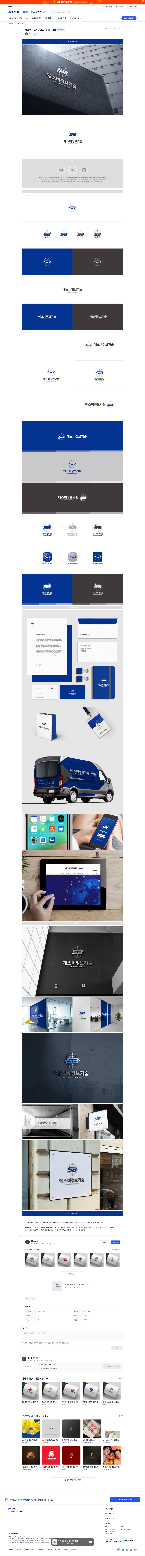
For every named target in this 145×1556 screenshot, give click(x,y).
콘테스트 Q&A (109, 1514)
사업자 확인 (40, 1549)
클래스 (65, 1549)
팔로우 (36, 34)
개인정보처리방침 (29, 1549)
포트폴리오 (12, 23)
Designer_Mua (107, 1442)
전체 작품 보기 (115, 1249)
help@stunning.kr (125, 1529)
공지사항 (19, 1549)
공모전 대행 (73, 1549)
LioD (84, 1469)
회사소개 (10, 1549)
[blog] (118, 1549)
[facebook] (123, 1549)
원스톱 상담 (77, 18)
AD (143, 1)
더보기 (120, 1378)
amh (63, 1442)
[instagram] (127, 1549)
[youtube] (135, 1549)
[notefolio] (18, 6)
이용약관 (49, 1549)
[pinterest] (131, 1549)
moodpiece (25, 1442)
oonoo (64, 1469)
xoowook (24, 1469)
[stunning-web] (13, 1534)
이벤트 (108, 1518)
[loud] (10, 6)
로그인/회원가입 (131, 7)
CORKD (44, 1442)
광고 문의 (57, 1549)
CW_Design (86, 1442)
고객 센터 (107, 1523)
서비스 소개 (108, 1509)
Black (33, 1241)
